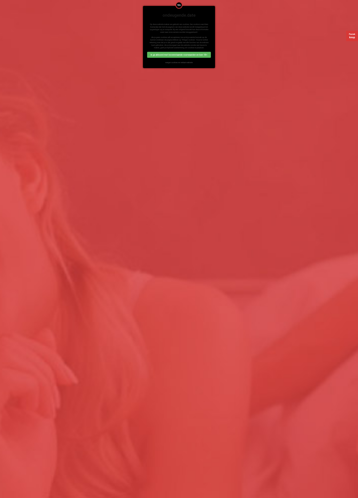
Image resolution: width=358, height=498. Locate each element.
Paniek (352, 36)
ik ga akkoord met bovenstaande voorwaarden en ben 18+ (179, 54)
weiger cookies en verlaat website (179, 62)
